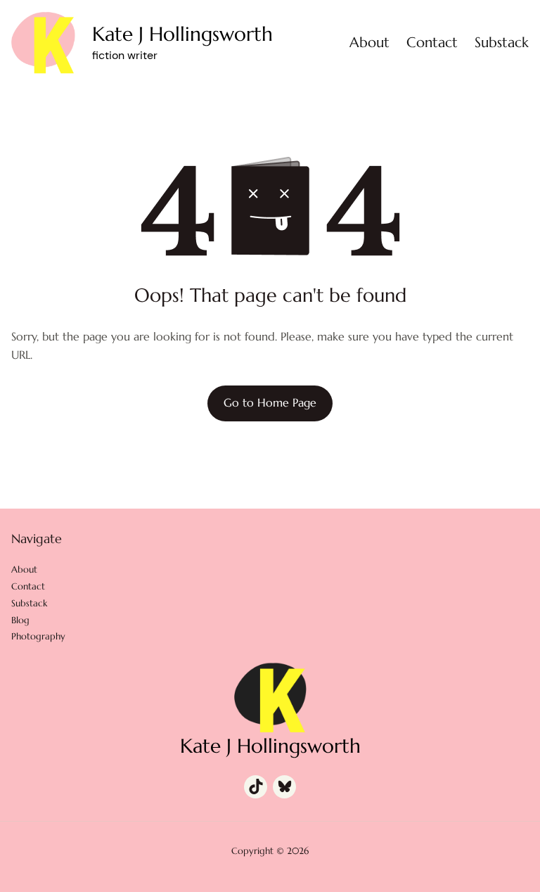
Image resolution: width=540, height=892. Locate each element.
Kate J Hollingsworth (182, 34)
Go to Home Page (270, 402)
